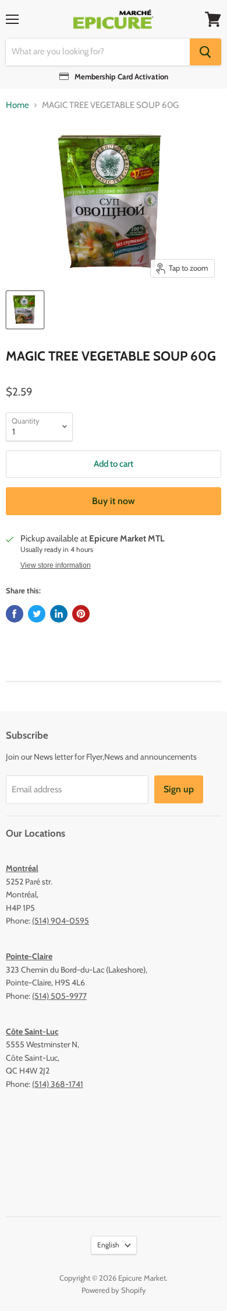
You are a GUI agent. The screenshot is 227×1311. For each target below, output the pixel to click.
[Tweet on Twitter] (36, 614)
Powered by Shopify (113, 1290)
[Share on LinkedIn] (59, 614)
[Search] (205, 52)
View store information (55, 565)
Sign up (179, 789)
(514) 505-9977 (59, 996)
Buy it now (113, 500)
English (108, 1244)
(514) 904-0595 (60, 920)
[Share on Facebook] (14, 614)
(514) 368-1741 (57, 1084)
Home (17, 105)
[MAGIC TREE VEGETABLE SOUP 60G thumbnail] (25, 309)
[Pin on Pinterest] (81, 614)
